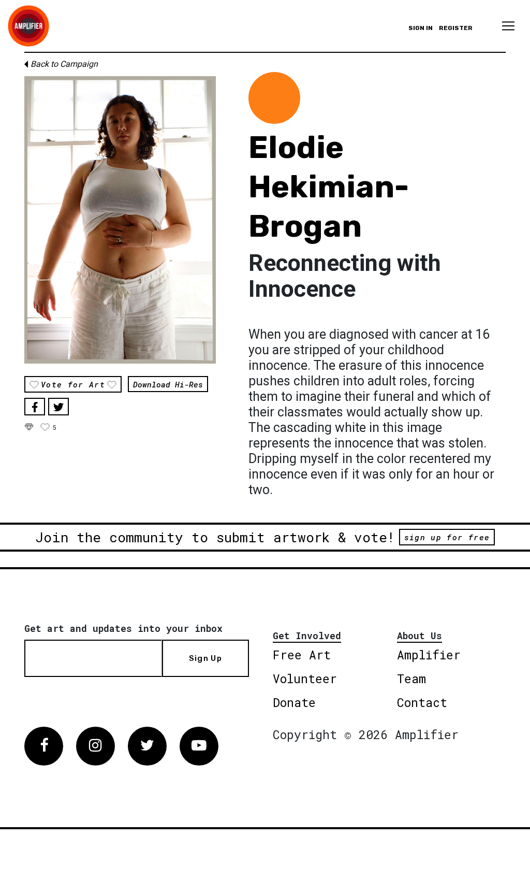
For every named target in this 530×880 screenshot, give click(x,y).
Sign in (420, 28)
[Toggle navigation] (508, 26)
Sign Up (205, 658)
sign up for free (447, 537)
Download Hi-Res (168, 384)
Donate (294, 702)
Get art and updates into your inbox (123, 628)
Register (456, 28)
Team (411, 678)
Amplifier (429, 654)
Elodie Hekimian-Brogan (328, 186)
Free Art (302, 654)
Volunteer (305, 678)
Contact (422, 702)
